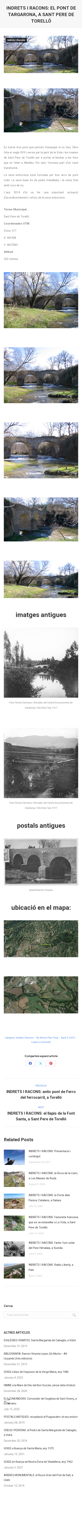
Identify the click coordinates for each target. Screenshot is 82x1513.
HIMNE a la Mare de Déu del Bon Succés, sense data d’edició (39, 1385)
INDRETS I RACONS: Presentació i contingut (50, 1153)
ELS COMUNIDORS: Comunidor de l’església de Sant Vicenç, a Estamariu (40, 1401)
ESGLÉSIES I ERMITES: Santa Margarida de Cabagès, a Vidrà (40, 1340)
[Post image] (14, 1157)
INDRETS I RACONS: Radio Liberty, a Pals (51, 1267)
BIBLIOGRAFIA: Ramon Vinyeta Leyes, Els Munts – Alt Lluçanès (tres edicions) (35, 1356)
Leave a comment (41, 1042)
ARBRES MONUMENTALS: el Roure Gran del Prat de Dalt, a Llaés (38, 1477)
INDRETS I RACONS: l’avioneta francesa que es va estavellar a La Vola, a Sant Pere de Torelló (53, 1222)
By (47, 1037)
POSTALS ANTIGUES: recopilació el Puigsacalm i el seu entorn (41, 1416)
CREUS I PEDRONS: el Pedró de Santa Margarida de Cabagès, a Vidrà (40, 1432)
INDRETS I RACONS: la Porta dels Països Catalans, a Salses (49, 1197)
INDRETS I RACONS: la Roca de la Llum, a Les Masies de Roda (53, 1175)
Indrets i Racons (16, 40)
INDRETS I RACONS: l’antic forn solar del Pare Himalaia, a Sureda (52, 1245)
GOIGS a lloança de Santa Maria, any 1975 (29, 1448)
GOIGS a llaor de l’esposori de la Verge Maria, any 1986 (36, 1371)
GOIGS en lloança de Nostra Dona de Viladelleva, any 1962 (38, 1461)
